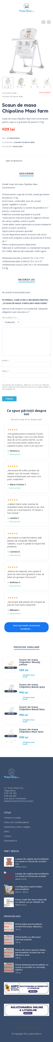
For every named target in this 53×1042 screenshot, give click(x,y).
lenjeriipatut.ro (10, 840)
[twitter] (26, 1028)
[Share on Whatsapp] (48, 161)
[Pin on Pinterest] (43, 161)
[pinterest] (36, 1028)
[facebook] (17, 1028)
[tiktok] (31, 1028)
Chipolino (17, 146)
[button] (4, 7)
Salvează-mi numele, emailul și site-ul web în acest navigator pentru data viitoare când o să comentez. (26, 387)
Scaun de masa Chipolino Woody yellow (29, 662)
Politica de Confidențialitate (16, 822)
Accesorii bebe (9, 93)
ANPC (6, 831)
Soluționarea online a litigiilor (17, 827)
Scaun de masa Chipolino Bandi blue (32, 708)
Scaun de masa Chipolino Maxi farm (31, 730)
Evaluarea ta (9, 318)
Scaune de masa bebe (12, 96)
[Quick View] (42, 676)
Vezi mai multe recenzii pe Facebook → (26, 627)
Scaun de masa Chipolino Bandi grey (32, 685)
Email (5, 371)
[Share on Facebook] (32, 161)
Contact (7, 836)
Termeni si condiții (12, 817)
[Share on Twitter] (37, 161)
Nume (5, 360)
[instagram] (22, 1028)
